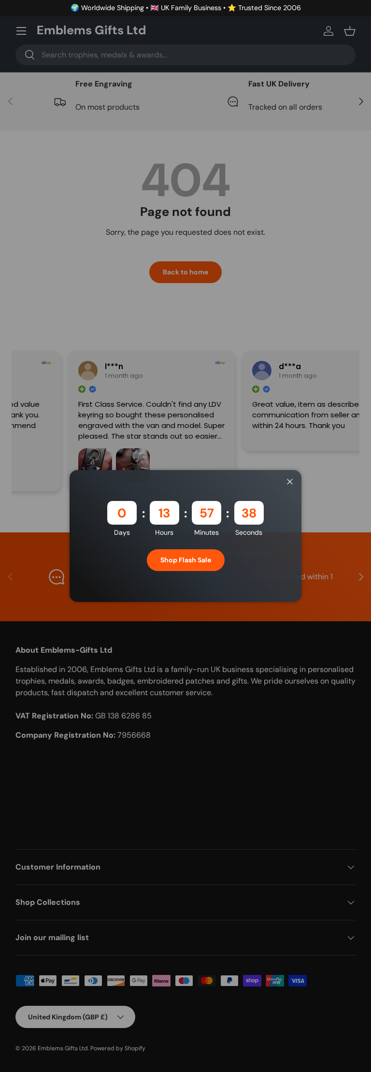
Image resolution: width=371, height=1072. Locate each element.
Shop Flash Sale (185, 560)
